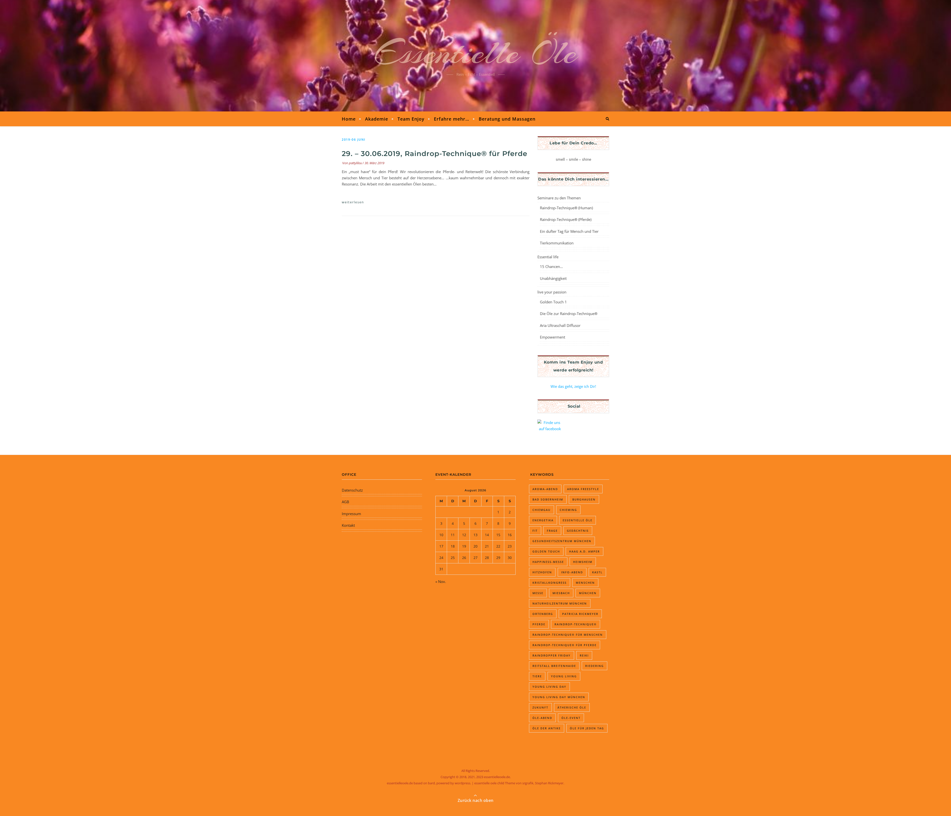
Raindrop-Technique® (576, 624)
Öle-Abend (542, 718)
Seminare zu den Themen (559, 197)
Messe (537, 593)
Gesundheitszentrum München (561, 541)
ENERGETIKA (543, 520)
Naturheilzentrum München (559, 603)
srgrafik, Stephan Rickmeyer (542, 783)
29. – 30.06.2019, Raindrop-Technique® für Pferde (434, 153)
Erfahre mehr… (451, 119)
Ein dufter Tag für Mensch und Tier (569, 231)
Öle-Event (571, 718)
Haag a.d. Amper (584, 551)
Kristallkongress (549, 582)
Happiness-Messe (548, 562)
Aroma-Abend (545, 489)
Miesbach (561, 593)
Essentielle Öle (475, 52)
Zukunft (540, 707)
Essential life (547, 256)
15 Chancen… (551, 266)
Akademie (376, 119)
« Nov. (440, 581)
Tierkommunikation (557, 242)
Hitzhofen (542, 572)
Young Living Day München (558, 697)
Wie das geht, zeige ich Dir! (573, 386)
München (588, 593)
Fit (535, 530)
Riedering (594, 666)
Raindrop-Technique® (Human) (566, 207)
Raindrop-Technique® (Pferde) (565, 219)
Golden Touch (546, 551)
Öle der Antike (546, 728)
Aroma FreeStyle (583, 489)
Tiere (537, 676)
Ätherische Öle (571, 707)
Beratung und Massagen (507, 119)
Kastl (597, 572)
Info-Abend (572, 572)
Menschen (585, 582)
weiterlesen (353, 202)
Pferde (538, 624)
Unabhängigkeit (553, 278)
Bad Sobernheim (547, 499)
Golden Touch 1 (553, 301)
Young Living (564, 676)
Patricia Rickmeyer (580, 614)
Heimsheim (582, 562)
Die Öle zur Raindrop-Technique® (568, 313)
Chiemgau (541, 510)
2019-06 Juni (353, 139)
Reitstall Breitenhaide (554, 666)
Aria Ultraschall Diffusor (560, 325)
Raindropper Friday (551, 655)
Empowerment (552, 337)
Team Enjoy (410, 119)
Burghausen (584, 499)
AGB (345, 501)
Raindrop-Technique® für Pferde (564, 645)
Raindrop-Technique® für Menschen (567, 634)
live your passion (551, 292)
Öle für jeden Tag (587, 728)
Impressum (351, 513)
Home (349, 119)
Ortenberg (542, 614)
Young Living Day (549, 686)
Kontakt (348, 525)
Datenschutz (352, 490)
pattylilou (355, 163)
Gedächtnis (578, 530)
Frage (552, 530)
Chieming (568, 510)
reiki (584, 655)
